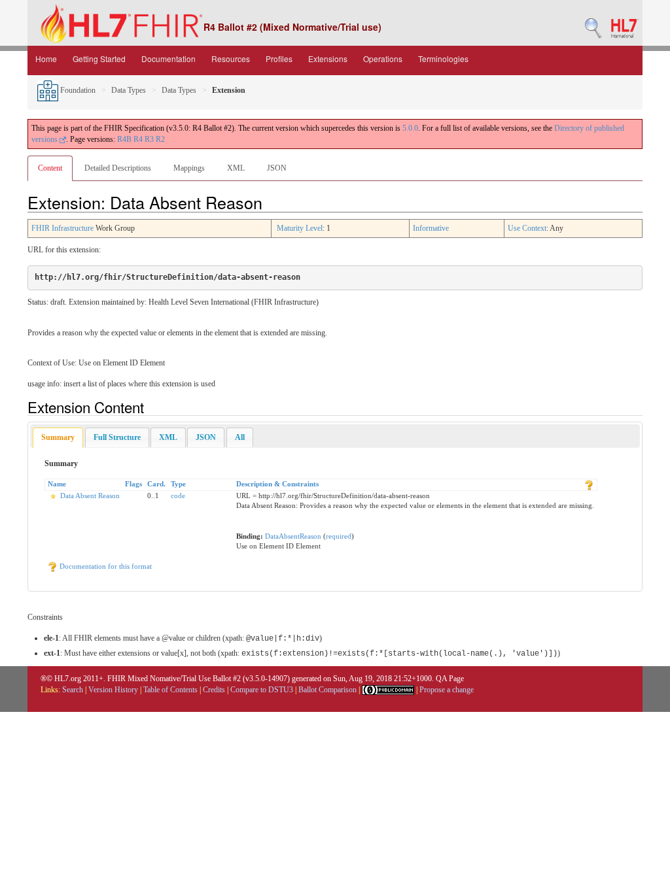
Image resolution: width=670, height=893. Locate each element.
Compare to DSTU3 (261, 689)
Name (57, 484)
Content (50, 168)
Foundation (77, 90)
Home (46, 58)
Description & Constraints (277, 484)
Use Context (527, 228)
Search (72, 689)
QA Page (450, 678)
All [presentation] (240, 437)
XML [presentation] (168, 437)
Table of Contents (170, 689)
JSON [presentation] (206, 437)
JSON (277, 168)
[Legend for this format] (589, 484)
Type (178, 484)
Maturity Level (300, 228)
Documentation (168, 58)
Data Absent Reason (90, 495)
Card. (156, 484)
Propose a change (446, 689)
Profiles (279, 58)
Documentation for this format (105, 566)
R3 (149, 139)
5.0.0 (410, 128)
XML (236, 168)
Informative (431, 228)
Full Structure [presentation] (117, 437)
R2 (160, 139)
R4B (124, 139)
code (178, 495)
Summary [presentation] (58, 437)
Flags (133, 484)
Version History (113, 689)
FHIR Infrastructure (62, 228)
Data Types (128, 90)
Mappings (189, 168)
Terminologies (443, 58)
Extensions (327, 58)
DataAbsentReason (293, 536)
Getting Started (99, 58)
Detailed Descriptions (117, 168)
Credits (214, 689)
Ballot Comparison (327, 689)
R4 (138, 139)
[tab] (58, 438)
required (338, 536)
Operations (382, 58)
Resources (230, 58)
